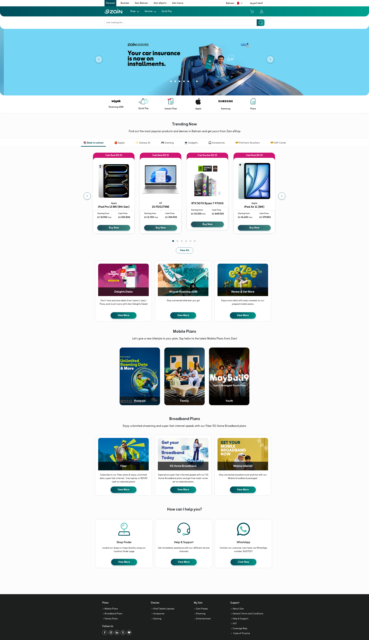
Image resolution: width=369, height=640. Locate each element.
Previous (87, 196)
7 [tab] (197, 81)
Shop (132, 11)
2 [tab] (175, 81)
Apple (198, 109)
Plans (253, 109)
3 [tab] (180, 81)
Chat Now (243, 562)
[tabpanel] (114, 196)
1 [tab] (171, 81)
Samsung (225, 109)
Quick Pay (167, 11)
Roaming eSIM (116, 107)
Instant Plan (171, 109)
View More (123, 315)
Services (149, 11)
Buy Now (114, 228)
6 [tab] (193, 81)
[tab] (93, 143)
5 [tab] (188, 81)
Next (281, 196)
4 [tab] (184, 81)
